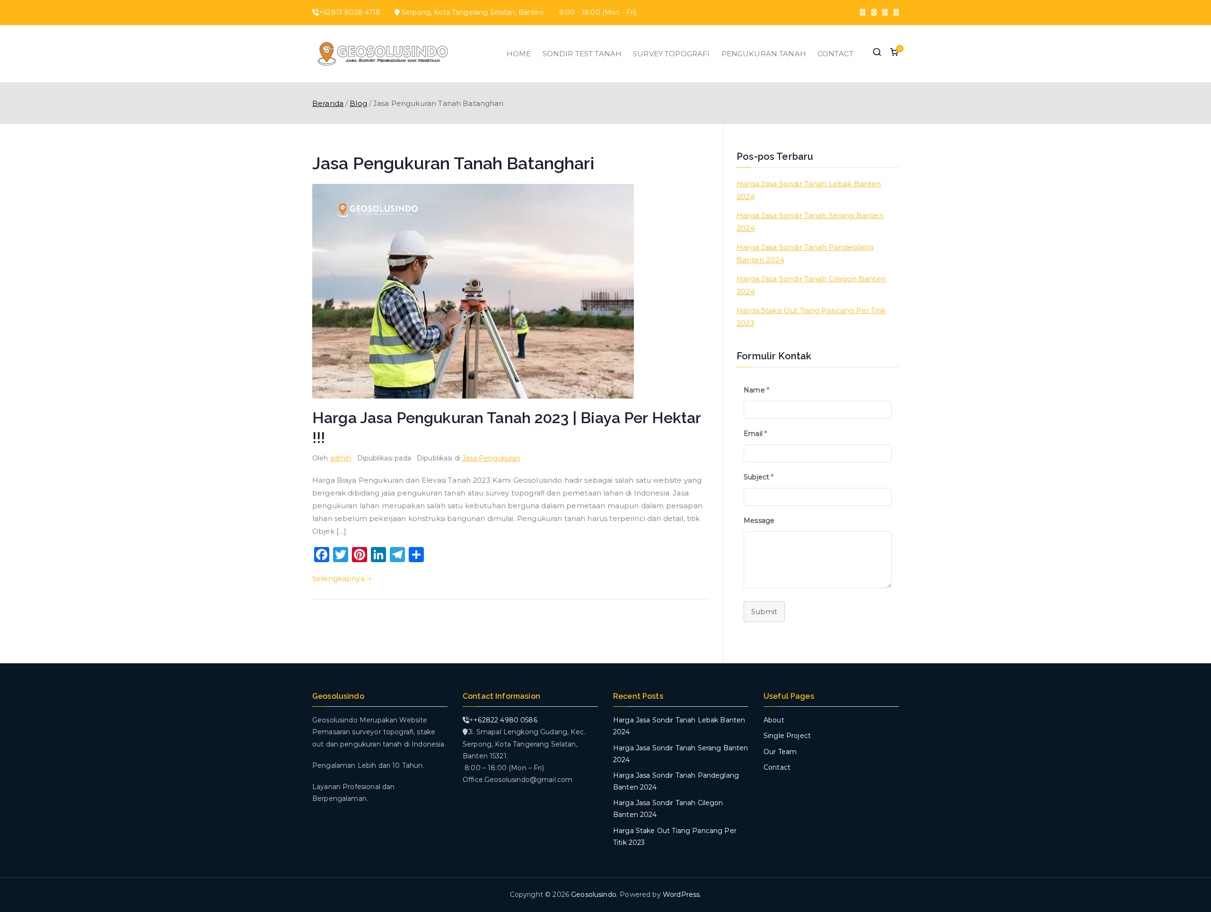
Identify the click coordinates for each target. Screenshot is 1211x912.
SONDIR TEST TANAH (582, 53)
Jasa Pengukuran (491, 458)
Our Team (780, 751)
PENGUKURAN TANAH (763, 53)
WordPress (681, 894)
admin (340, 458)
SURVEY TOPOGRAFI (671, 53)
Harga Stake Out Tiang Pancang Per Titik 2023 (811, 317)
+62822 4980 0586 (505, 720)
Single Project (787, 735)
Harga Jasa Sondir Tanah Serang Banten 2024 (810, 222)
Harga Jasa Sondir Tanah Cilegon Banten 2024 (811, 285)
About (773, 720)
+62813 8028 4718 (349, 12)
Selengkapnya (338, 578)
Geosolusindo (593, 894)
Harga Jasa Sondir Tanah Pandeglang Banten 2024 (805, 253)
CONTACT (835, 53)
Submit (764, 611)
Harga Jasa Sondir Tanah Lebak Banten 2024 (809, 190)
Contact (776, 767)
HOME (519, 53)
